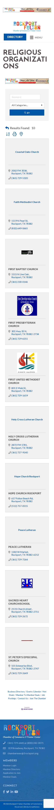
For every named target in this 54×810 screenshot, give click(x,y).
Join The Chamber (38, 698)
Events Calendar (34, 691)
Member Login (9, 765)
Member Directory (11, 769)
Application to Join (11, 773)
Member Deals (9, 776)
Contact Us (23, 698)
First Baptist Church (23, 269)
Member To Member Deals (28, 695)
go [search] (28, 112)
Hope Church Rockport (24, 493)
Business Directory (16, 691)
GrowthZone (34, 807)
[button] (7, 128)
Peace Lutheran (19, 547)
